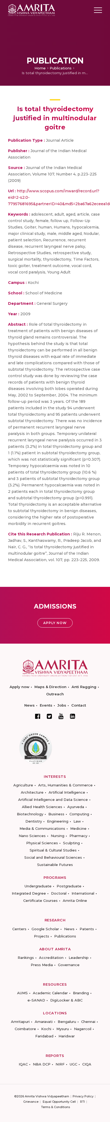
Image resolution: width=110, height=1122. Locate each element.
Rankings (26, 957)
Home (40, 68)
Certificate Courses (40, 900)
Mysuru (62, 1029)
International (83, 893)
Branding (81, 993)
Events (46, 705)
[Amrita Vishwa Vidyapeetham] (31, 9)
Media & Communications (42, 828)
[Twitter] (49, 716)
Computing (79, 814)
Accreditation (51, 957)
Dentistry (33, 821)
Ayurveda (75, 807)
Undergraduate (38, 886)
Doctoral (58, 893)
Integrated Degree (29, 893)
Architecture (32, 792)
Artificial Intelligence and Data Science (53, 799)
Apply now (19, 687)
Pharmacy (78, 836)
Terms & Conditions (55, 1107)
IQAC (23, 1064)
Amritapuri (20, 1021)
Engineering (57, 821)
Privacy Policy (83, 1096)
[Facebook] (37, 716)
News (29, 705)
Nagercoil (82, 1029)
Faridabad (44, 1036)
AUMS (22, 993)
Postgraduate (69, 886)
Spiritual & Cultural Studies (53, 850)
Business (56, 814)
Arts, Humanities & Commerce (65, 785)
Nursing (57, 836)
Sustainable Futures (55, 864)
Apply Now (55, 623)
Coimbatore (25, 1029)
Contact (78, 705)
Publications (61, 68)
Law (77, 821)
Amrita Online (75, 900)
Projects (41, 936)
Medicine (78, 828)
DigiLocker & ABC (66, 1000)
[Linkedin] (72, 716)
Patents (87, 929)
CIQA (86, 1064)
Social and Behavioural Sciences (53, 857)
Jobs (61, 705)
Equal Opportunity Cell (59, 1102)
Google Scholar (45, 929)
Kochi (46, 1029)
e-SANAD (36, 1000)
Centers (19, 929)
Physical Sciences (42, 843)
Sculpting (71, 843)
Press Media (42, 965)
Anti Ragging (84, 687)
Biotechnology (30, 814)
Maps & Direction (50, 687)
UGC (73, 1064)
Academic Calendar (50, 993)
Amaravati (44, 1021)
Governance (69, 965)
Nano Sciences (32, 836)
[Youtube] (61, 716)
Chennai (88, 1021)
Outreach (55, 694)
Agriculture (23, 785)
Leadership (79, 957)
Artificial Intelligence (67, 792)
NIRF (60, 1064)
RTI (82, 1102)
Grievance (30, 1102)
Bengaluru (67, 1021)
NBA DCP (41, 1064)
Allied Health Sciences (42, 807)
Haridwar (66, 1036)
